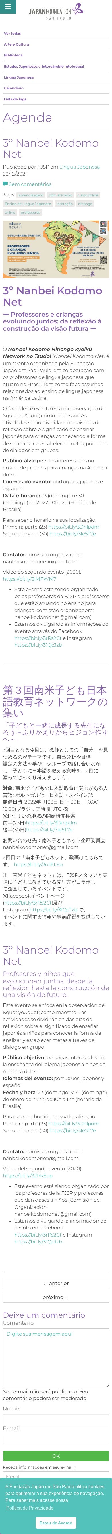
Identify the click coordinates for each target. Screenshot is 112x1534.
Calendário (14, 88)
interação (65, 204)
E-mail (11, 1428)
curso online (88, 195)
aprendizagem (30, 195)
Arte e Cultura (16, 44)
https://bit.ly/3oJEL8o (38, 864)
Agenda (28, 117)
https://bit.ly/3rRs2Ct (38, 638)
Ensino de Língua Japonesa (28, 204)
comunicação (60, 195)
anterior (56, 1283)
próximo (56, 1297)
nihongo (85, 204)
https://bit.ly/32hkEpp (28, 1175)
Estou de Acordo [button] (56, 1523)
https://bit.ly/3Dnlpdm (73, 527)
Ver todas (12, 33)
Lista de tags (15, 99)
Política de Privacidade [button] (29, 1508)
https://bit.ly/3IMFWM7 (29, 579)
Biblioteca (13, 55)
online (10, 212)
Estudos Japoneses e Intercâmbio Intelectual (44, 66)
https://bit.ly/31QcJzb (38, 645)
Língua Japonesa (19, 77)
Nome (11, 1409)
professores (30, 212)
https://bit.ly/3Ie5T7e (72, 534)
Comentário (18, 1323)
